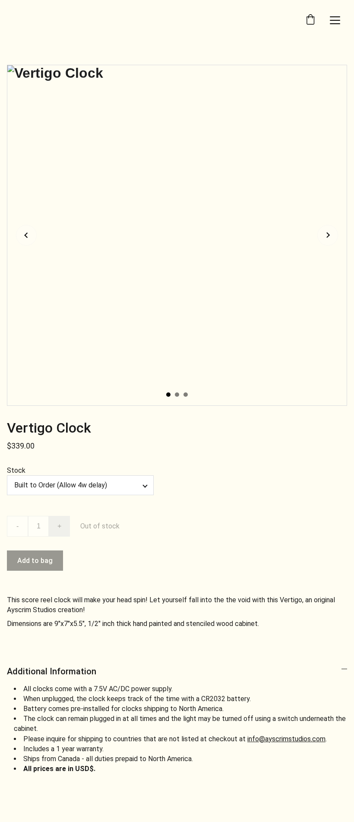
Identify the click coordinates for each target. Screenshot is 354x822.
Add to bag (35, 560)
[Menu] (335, 20)
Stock (16, 470)
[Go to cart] (310, 20)
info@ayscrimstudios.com (286, 739)
